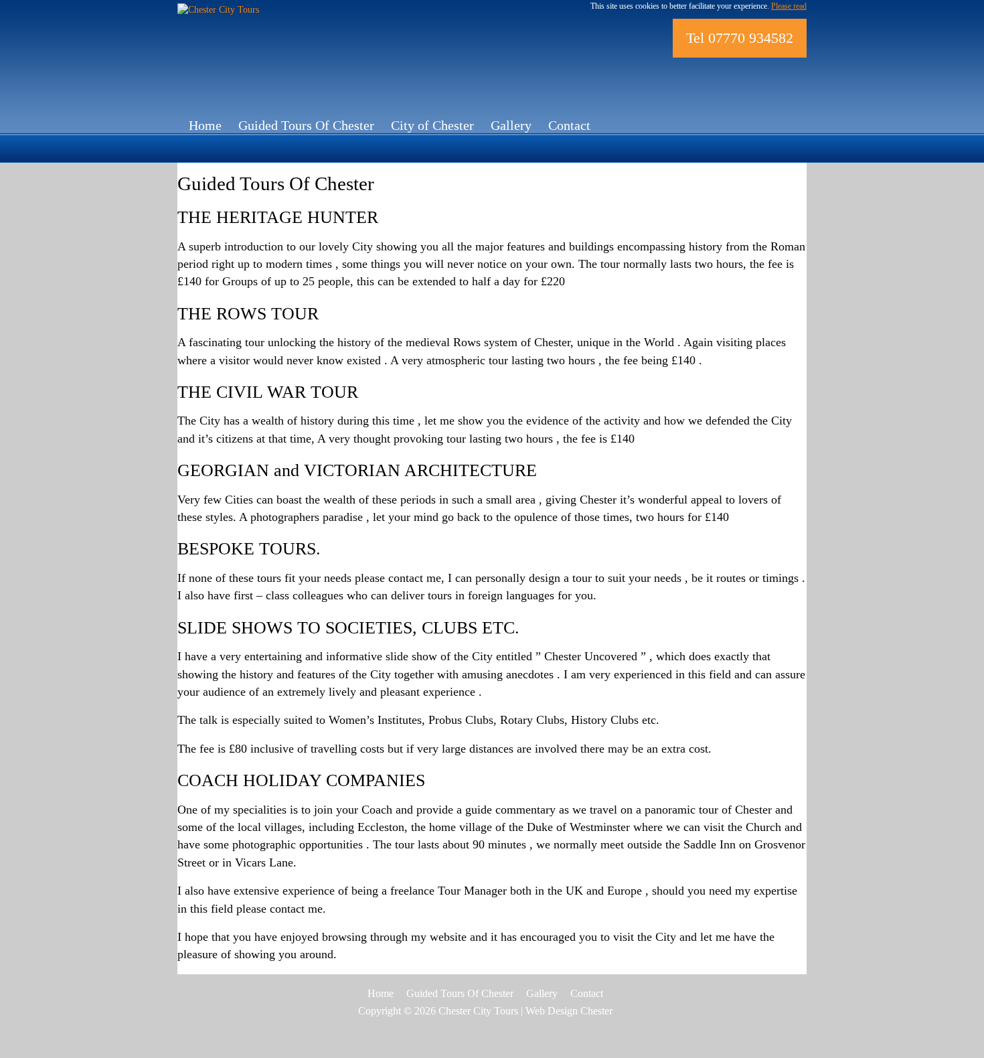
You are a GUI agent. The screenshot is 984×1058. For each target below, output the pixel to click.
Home (205, 126)
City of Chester (432, 126)
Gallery (511, 126)
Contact (569, 126)
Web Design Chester (568, 1010)
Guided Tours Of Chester (306, 126)
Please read (789, 6)
